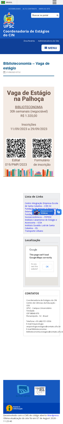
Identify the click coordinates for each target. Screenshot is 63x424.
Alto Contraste (30, 9)
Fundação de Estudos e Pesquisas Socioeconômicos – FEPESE (41, 215)
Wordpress (53, 415)
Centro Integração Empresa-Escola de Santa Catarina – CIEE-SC (41, 204)
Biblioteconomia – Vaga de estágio (26, 66)
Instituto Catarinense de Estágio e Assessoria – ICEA (41, 221)
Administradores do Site (48, 41)
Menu (52, 48)
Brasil (9, 2)
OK (47, 267)
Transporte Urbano (34, 230)
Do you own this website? (34, 266)
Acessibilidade (14, 9)
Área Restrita (29, 41)
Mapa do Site (44, 9)
